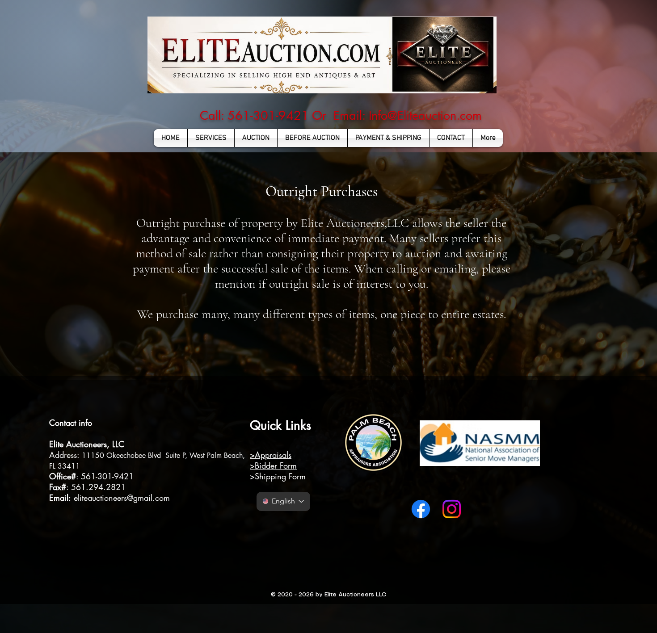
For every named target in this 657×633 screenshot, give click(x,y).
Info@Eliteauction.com (425, 115)
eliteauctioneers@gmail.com (122, 497)
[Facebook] (421, 509)
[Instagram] (451, 509)
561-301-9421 (107, 476)
